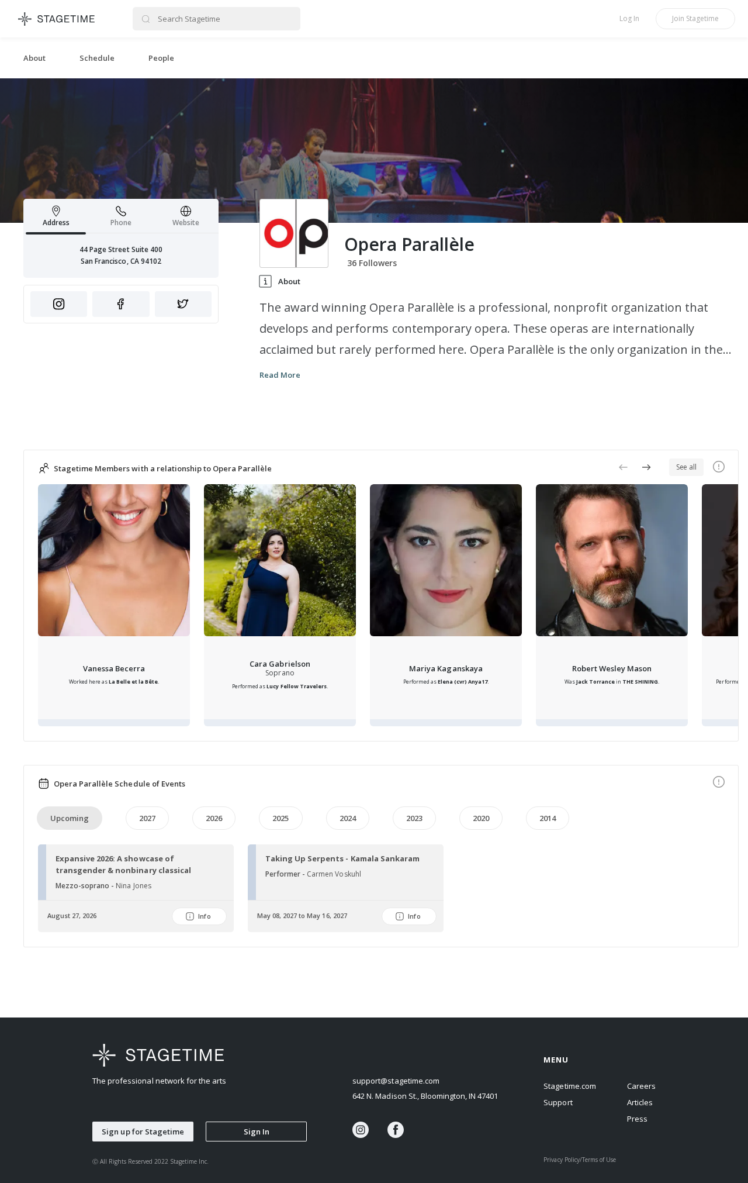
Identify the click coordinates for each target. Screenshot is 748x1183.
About (34, 58)
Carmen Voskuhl (334, 874)
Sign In (256, 1131)
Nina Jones (133, 886)
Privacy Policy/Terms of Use (579, 1160)
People (161, 58)
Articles (640, 1102)
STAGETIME (57, 18)
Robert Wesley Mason (612, 668)
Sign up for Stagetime (143, 1131)
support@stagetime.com (395, 1080)
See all (686, 467)
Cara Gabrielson (280, 663)
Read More (279, 375)
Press (637, 1118)
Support (557, 1102)
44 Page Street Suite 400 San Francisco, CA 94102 (120, 255)
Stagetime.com (569, 1086)
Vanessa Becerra (114, 668)
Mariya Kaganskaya (445, 668)
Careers (641, 1086)
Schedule (97, 58)
